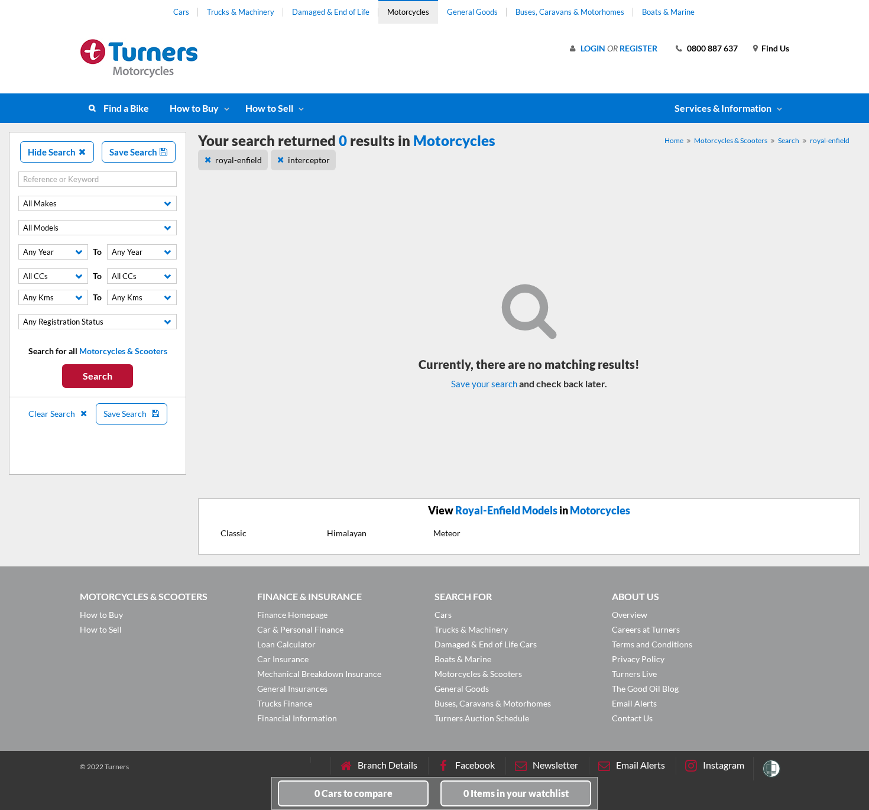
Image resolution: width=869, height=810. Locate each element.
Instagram (723, 764)
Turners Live (634, 674)
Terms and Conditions (652, 644)
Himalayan (347, 533)
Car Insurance (283, 659)
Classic (234, 533)
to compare (353, 793)
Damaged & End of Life (330, 12)
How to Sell (269, 108)
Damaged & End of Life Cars (485, 644)
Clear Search (52, 414)
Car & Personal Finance (300, 629)
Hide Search (52, 152)
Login (593, 48)
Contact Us (632, 718)
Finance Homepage (292, 615)
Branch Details (387, 764)
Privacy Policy (638, 659)
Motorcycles (408, 12)
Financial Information (297, 718)
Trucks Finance (284, 703)
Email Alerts (634, 703)
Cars (181, 12)
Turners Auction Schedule (481, 718)
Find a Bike (126, 108)
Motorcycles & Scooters (730, 140)
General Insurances (292, 688)
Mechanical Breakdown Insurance (319, 674)
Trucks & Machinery (240, 12)
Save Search (134, 152)
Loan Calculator (286, 644)
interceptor (309, 160)
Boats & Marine (668, 12)
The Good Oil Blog (645, 688)
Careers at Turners (646, 629)
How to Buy (194, 108)
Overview (629, 615)
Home (673, 140)
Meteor (447, 533)
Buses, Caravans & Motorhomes (569, 12)
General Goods (472, 12)
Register (638, 48)
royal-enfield (829, 140)
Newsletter (555, 764)
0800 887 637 (712, 48)
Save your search (484, 383)
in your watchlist (516, 793)
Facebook (475, 764)
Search (97, 375)
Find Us (775, 48)
